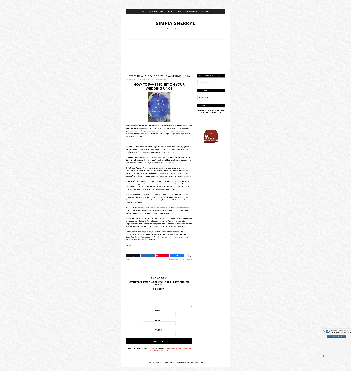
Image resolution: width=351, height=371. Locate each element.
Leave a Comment (160, 79)
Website (158, 330)
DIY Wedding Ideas (174, 259)
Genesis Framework (183, 362)
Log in (202, 362)
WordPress (195, 362)
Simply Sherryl (175, 23)
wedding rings (187, 259)
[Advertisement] (175, 61)
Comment (158, 289)
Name (158, 311)
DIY (129, 259)
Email (158, 320)
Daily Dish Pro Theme (167, 362)
